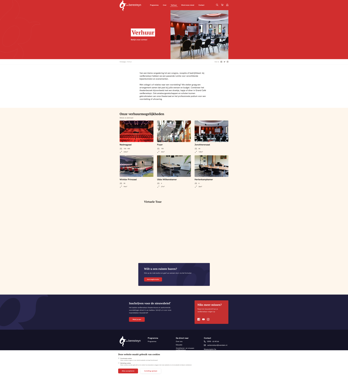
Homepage (123, 61)
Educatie (179, 345)
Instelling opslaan (150, 371)
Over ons (179, 341)
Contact (201, 5)
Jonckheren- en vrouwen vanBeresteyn (185, 349)
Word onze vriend (187, 5)
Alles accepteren (128, 371)
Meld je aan (137, 319)
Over (164, 5)
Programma (154, 5)
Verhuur (174, 5)
